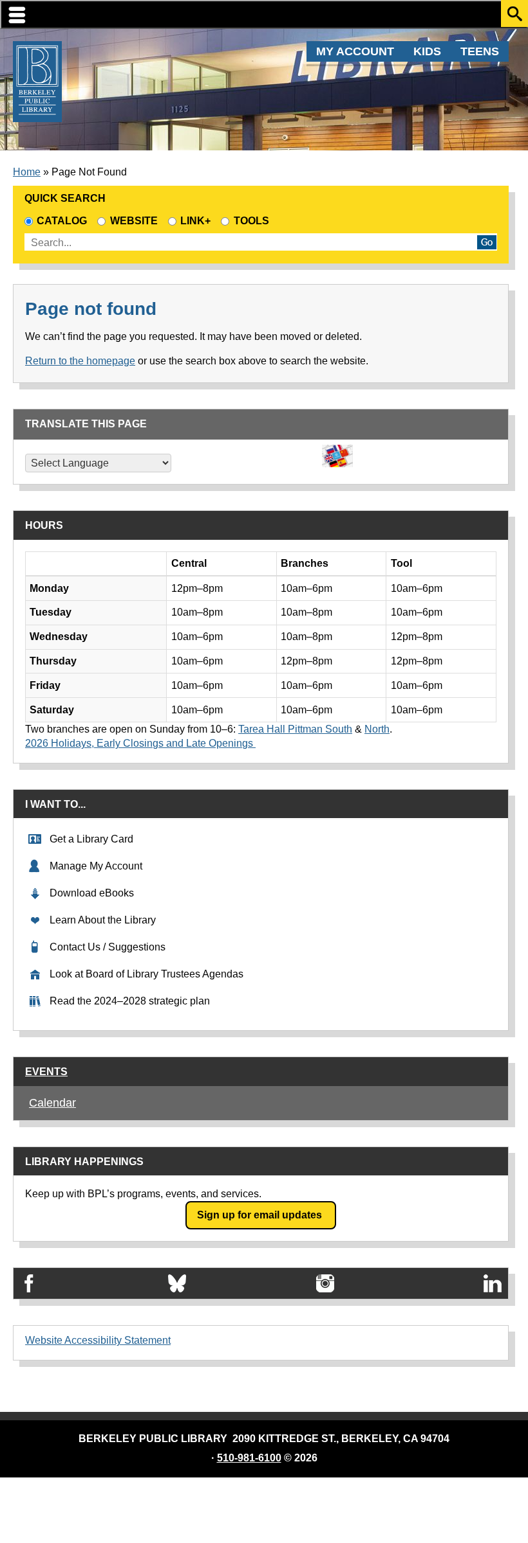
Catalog (62, 220)
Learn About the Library (103, 919)
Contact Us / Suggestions (107, 946)
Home (27, 171)
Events (46, 1071)
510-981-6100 (249, 1457)
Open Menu (264, 14)
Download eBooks (92, 892)
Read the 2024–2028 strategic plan (130, 1000)
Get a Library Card (91, 839)
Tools (254, 220)
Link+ (195, 220)
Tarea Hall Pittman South (295, 729)
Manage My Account (96, 866)
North (377, 729)
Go (486, 242)
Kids (427, 51)
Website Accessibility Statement (98, 1340)
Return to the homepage (80, 360)
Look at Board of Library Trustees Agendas (146, 973)
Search (514, 13)
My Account (355, 51)
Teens (479, 51)
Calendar (52, 1102)
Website (133, 220)
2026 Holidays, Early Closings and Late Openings (140, 743)
